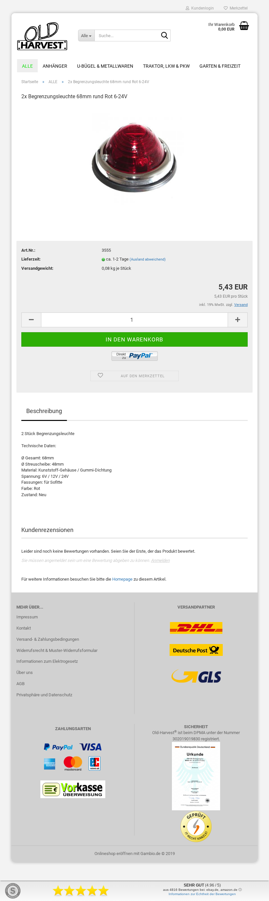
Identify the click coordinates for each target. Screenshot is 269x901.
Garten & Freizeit (219, 66)
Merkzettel (238, 8)
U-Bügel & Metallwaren (105, 66)
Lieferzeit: (31, 259)
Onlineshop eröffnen (113, 853)
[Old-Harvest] (42, 36)
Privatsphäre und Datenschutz (44, 694)
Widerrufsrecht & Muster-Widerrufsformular (56, 650)
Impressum (27, 616)
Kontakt (23, 628)
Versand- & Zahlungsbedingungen (47, 639)
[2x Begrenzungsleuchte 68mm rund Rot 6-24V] (134, 155)
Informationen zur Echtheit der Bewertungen (202, 894)
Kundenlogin (201, 8)
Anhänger (55, 66)
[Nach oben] (251, 891)
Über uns (24, 672)
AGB (20, 683)
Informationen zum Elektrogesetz (47, 661)
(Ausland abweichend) (148, 259)
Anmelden (160, 560)
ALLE (27, 66)
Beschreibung (44, 410)
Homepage (122, 579)
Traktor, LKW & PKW (166, 66)
